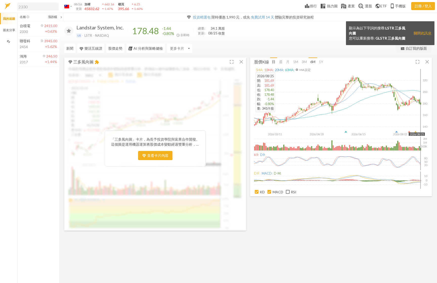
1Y (321, 62)
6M (312, 62)
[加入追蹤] (68, 30)
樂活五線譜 (93, 48)
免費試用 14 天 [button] (262, 17)
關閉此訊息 (422, 33)
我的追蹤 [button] (9, 19)
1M (295, 62)
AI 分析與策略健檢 (148, 48)
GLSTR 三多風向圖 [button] (390, 38)
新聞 (69, 48)
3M (304, 62)
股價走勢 (115, 48)
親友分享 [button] (9, 30)
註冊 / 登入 (423, 6)
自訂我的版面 (413, 48)
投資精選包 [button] (202, 17)
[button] (37, 6)
